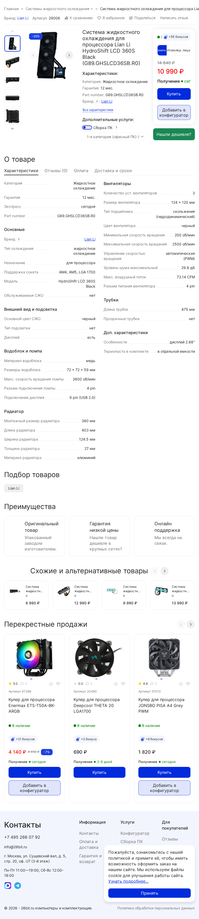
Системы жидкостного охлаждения (57, 8)
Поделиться (144, 18)
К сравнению (81, 18)
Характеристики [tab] (21, 170)
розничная (162, 50)
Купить (174, 93)
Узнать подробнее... (128, 881)
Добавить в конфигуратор (173, 112)
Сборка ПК (102, 127)
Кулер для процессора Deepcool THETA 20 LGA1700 (97, 705)
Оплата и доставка (88, 844)
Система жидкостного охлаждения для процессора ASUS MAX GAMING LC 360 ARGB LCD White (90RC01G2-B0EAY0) (132, 591)
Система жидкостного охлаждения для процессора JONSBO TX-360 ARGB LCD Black (83, 591)
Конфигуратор (135, 833)
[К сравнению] (50, 683)
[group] (51, 55)
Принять (149, 893)
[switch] (87, 127)
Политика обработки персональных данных (156, 908)
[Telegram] (17, 885)
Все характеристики (98, 110)
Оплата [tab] (81, 170)
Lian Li (22, 18)
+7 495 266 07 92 (22, 837)
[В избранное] (58, 683)
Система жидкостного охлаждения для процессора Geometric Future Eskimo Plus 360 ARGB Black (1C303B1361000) (35, 591)
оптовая (171, 50)
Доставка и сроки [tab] (113, 170)
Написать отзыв (174, 18)
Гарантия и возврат (90, 858)
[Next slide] (69, 55)
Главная (11, 8)
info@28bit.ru (15, 847)
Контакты (89, 833)
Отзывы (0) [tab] (56, 170)
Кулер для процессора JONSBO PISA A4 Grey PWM (161, 705)
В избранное (114, 18)
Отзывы (170, 839)
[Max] (7, 885)
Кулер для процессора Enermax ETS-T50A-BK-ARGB (32, 705)
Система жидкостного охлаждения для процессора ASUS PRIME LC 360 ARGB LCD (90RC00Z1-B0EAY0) (181, 591)
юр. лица (183, 50)
